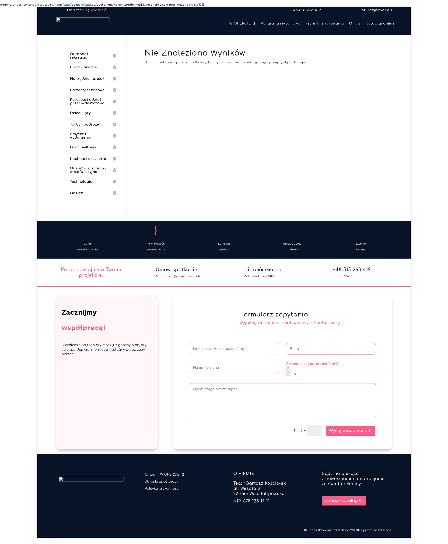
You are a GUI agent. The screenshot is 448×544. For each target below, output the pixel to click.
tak (294, 369)
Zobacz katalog (341, 500)
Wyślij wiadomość (348, 430)
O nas (354, 23)
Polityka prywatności (162, 488)
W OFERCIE (240, 23)
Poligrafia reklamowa (281, 23)
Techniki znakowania (325, 23)
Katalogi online (380, 23)
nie (294, 373)
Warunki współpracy (161, 481)
